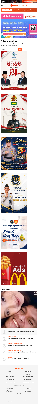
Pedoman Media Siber (28, 382)
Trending (24, 330)
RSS (20, 394)
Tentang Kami (10, 379)
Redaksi (28, 374)
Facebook (10, 388)
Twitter (28, 388)
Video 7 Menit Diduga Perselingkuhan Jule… (21, 331)
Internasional (12, 336)
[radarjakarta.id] (19, 5)
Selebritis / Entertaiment (15, 330)
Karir (9, 374)
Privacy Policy (10, 377)
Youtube (29, 391)
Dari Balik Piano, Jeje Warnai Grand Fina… (20, 345)
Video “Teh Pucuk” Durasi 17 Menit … (19, 359)
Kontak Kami (28, 379)
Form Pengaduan (10, 382)
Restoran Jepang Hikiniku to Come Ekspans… (22, 352)
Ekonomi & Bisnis (12, 350)
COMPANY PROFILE (28, 377)
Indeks (10, 371)
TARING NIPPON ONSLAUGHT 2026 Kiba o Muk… (20, 339)
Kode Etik (28, 371)
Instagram (10, 391)
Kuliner (19, 350)
